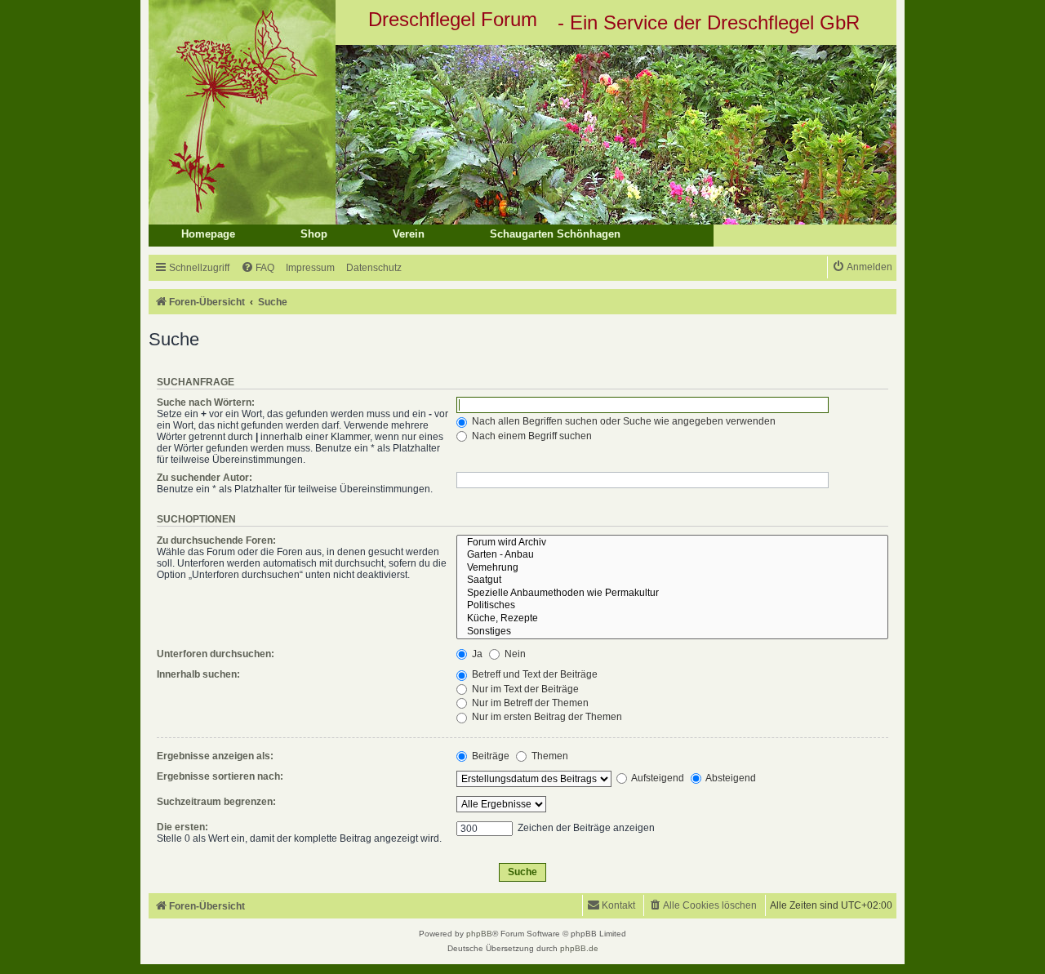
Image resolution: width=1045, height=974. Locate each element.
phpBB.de (579, 948)
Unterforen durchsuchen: (215, 654)
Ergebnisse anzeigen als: (215, 756)
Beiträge (489, 756)
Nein (514, 654)
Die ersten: (182, 827)
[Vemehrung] (672, 568)
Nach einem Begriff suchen (530, 436)
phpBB (479, 933)
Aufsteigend (656, 778)
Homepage (208, 234)
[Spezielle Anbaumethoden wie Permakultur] (672, 593)
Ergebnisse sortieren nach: (220, 776)
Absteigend (730, 778)
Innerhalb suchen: (198, 674)
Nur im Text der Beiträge (524, 689)
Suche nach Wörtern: (206, 402)
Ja (475, 654)
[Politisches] (672, 605)
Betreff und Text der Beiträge (533, 674)
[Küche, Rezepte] (672, 618)
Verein (409, 234)
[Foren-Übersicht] (522, 134)
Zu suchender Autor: (204, 477)
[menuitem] (257, 268)
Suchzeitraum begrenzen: (216, 801)
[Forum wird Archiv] (672, 542)
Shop (313, 234)
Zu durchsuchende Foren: (216, 540)
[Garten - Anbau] (672, 555)
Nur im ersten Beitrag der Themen (545, 717)
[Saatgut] (672, 580)
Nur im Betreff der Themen (529, 703)
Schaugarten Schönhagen (555, 234)
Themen (548, 756)
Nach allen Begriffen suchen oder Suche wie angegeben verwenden (622, 421)
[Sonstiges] (672, 631)
